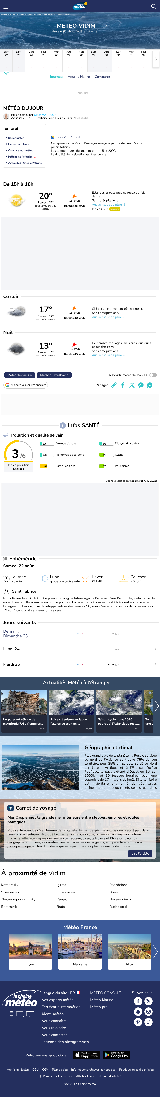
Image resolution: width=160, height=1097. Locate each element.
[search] (153, 6)
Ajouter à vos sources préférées (28, 385)
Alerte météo (52, 1013)
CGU (35, 1070)
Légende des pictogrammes (65, 1041)
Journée (56, 76)
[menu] (6, 6)
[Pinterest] (138, 1022)
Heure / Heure (79, 76)
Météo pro (99, 1006)
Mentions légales (18, 1070)
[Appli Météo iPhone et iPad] (86, 1055)
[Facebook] (138, 1001)
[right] (155, 59)
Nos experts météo (57, 999)
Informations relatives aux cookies (93, 1070)
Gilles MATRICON (45, 115)
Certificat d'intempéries (60, 1006)
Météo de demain (20, 375)
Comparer (102, 76)
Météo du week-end (54, 375)
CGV (45, 1070)
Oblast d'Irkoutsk (52, 14)
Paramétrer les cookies (57, 1076)
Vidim (66, 14)
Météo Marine (101, 999)
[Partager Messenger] (141, 385)
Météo (4, 14)
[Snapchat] (138, 1011)
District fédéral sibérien (30, 14)
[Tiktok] (148, 1022)
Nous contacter (54, 1034)
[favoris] (104, 26)
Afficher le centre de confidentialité (98, 1076)
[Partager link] (114, 385)
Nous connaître (54, 1020)
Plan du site (60, 1070)
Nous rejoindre (53, 1027)
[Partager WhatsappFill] (149, 385)
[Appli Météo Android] (116, 1055)
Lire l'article (140, 853)
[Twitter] (148, 1001)
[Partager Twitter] (132, 385)
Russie (13, 14)
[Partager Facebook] (123, 385)
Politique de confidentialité (136, 1070)
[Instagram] (148, 1011)
